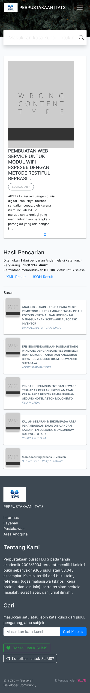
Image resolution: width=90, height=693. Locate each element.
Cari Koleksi (73, 631)
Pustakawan (13, 528)
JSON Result (43, 276)
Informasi (11, 517)
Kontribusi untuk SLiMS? (33, 658)
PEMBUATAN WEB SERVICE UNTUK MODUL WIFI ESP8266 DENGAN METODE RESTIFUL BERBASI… (29, 164)
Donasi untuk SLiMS (29, 648)
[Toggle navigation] (79, 7)
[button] (45, 234)
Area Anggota (15, 534)
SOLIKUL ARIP (21, 186)
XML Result (16, 276)
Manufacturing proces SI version (44, 457)
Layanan (10, 523)
